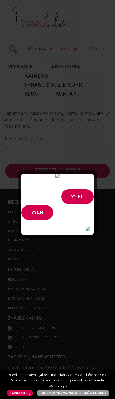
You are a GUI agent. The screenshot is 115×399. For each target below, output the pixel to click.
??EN (37, 213)
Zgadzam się (20, 393)
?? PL (77, 197)
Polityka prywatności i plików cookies (73, 393)
